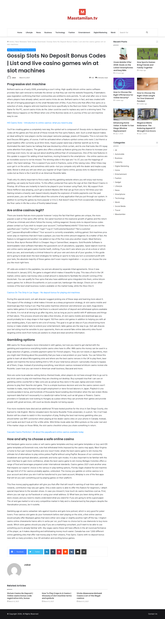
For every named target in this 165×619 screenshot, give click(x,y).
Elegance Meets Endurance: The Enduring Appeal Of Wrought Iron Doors (146, 127)
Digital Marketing (100, 32)
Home (19, 32)
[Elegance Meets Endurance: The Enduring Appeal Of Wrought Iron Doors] (147, 114)
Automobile (119, 154)
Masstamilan (120, 214)
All (116, 150)
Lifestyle (29, 32)
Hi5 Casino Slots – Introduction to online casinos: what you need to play (39, 123)
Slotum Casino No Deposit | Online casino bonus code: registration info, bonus (20, 595)
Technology (60, 32)
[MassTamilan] (82, 14)
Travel (117, 210)
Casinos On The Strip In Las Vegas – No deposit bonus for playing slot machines (43, 292)
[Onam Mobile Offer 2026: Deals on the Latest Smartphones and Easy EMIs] (123, 54)
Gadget (118, 182)
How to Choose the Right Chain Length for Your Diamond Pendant (146, 97)
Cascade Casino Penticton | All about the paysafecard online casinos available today (45, 432)
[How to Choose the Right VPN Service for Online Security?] (123, 83)
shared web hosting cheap (46, 614)
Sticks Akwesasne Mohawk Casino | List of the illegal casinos (89, 595)
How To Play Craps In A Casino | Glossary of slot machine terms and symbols (57, 595)
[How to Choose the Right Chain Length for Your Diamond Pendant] (147, 84)
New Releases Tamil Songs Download (30, 42)
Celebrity (118, 162)
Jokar (14, 78)
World (113, 32)
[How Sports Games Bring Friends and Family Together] (147, 54)
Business (48, 32)
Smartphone (120, 194)
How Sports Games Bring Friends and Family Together (146, 65)
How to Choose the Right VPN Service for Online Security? (123, 95)
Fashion (72, 32)
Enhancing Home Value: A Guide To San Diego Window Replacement (123, 127)
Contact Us (152, 614)
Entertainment (84, 32)
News (38, 32)
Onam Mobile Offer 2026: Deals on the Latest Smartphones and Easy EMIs (123, 66)
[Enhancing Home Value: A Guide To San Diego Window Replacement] (123, 114)
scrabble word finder (42, 614)
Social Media (120, 206)
